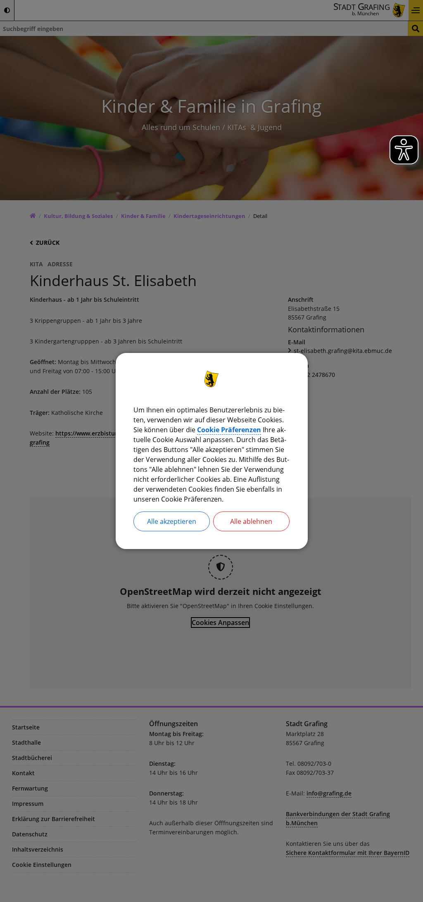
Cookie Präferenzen (229, 429)
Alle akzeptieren (171, 521)
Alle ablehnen (251, 521)
